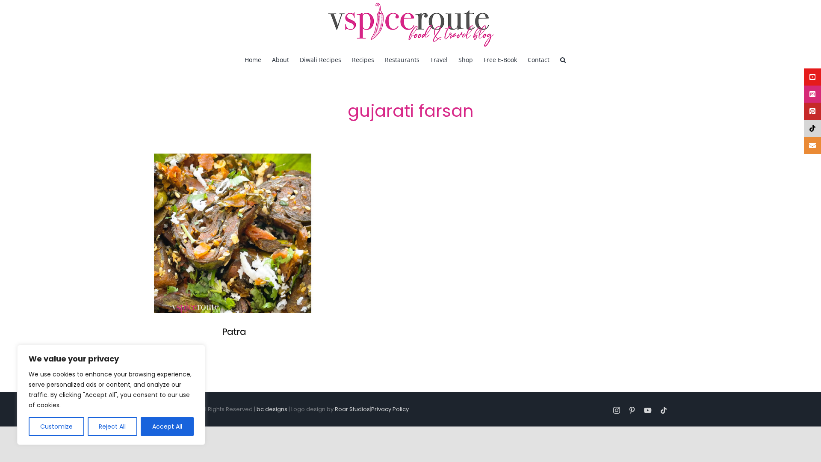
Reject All (112, 426)
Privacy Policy (390, 409)
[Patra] (233, 233)
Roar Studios (352, 409)
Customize (56, 426)
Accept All (167, 426)
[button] (563, 59)
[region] (111, 395)
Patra (234, 331)
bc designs (272, 409)
